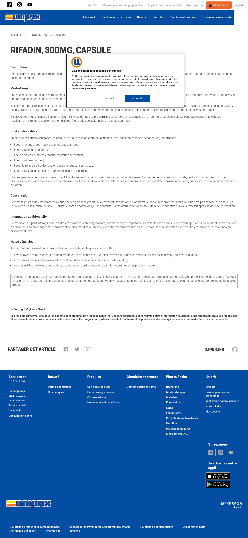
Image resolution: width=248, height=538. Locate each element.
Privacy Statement (87, 88)
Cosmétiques (56, 392)
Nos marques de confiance (103, 402)
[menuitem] (90, 17)
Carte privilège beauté (100, 392)
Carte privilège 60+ (98, 387)
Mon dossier (221, 5)
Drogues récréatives (178, 428)
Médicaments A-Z (177, 434)
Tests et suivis (17, 405)
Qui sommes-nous (194, 527)
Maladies (171, 397)
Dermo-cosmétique (59, 387)
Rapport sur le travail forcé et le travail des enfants (100, 527)
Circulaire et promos (142, 377)
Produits (94, 377)
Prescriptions (17, 391)
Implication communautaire (164, 5)
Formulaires (173, 402)
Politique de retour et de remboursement (35, 527)
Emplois (92, 5)
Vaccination (16, 410)
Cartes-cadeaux (96, 397)
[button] (9, 5)
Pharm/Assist (38, 35)
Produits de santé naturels (182, 418)
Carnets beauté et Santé (141, 387)
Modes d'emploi (176, 392)
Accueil (16, 35)
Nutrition (171, 423)
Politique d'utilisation (23, 530)
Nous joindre (195, 5)
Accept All (137, 98)
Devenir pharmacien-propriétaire (122, 5)
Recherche (172, 387)
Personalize (111, 98)
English (239, 5)
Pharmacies (53, 530)
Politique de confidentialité (156, 527)
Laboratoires (174, 413)
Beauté (53, 377)
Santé (169, 407)
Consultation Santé (20, 415)
